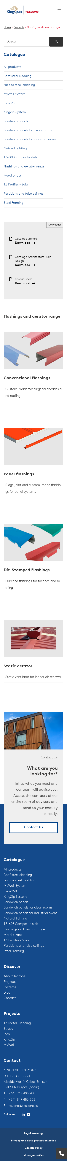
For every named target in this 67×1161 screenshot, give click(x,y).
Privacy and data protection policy (33, 1140)
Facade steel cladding (19, 85)
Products (19, 27)
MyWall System (14, 94)
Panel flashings (19, 474)
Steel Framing (13, 202)
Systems (10, 987)
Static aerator (18, 666)
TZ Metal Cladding (17, 1023)
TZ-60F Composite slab (20, 157)
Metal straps (13, 175)
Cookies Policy (33, 1148)
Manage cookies (33, 1155)
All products (12, 67)
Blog (7, 993)
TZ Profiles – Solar (16, 184)
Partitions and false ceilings (23, 193)
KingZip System (15, 112)
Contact (10, 998)
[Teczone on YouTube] (28, 1114)
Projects (10, 982)
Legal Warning (33, 1133)
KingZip (9, 1039)
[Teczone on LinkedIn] (23, 1114)
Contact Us (33, 827)
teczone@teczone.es (22, 1106)
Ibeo (7, 1034)
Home (7, 27)
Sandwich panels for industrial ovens (30, 139)
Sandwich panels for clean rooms (28, 130)
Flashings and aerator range (24, 166)
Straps (8, 1029)
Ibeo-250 (10, 103)
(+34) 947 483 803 (21, 1100)
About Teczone (14, 976)
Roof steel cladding (17, 76)
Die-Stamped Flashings (27, 570)
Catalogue (14, 55)
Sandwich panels (16, 121)
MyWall (9, 1045)
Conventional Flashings (27, 378)
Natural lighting (15, 148)
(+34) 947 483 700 (21, 1093)
